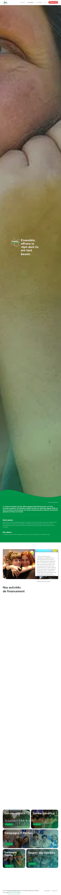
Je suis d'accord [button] (54, 890)
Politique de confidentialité (14, 892)
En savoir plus (37, 824)
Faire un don (54, 2)
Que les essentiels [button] (47, 890)
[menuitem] (23, 2)
